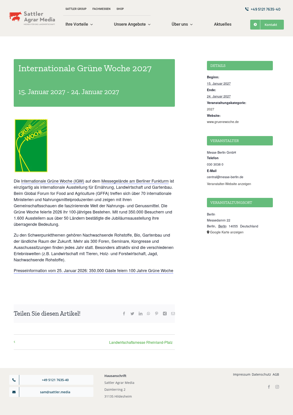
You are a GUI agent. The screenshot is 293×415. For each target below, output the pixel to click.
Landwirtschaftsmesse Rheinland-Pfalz (141, 342)
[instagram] (277, 387)
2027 (210, 109)
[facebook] (269, 387)
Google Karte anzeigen (227, 232)
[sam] (32, 13)
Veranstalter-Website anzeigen (229, 183)
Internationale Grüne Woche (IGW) (52, 181)
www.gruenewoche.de (223, 121)
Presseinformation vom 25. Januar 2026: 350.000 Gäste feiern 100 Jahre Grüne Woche (93, 270)
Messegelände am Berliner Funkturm (135, 181)
